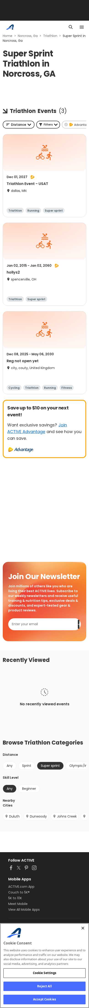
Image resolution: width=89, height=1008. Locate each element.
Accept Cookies (44, 999)
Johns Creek (67, 816)
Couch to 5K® (19, 892)
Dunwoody (38, 816)
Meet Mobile (18, 904)
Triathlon (50, 36)
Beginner (29, 788)
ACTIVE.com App (21, 886)
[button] (48, 125)
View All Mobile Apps (24, 909)
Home (7, 36)
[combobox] (18, 125)
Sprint (26, 765)
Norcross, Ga (28, 36)
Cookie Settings (44, 973)
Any (10, 765)
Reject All (44, 986)
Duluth (14, 816)
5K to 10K (15, 898)
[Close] (83, 928)
